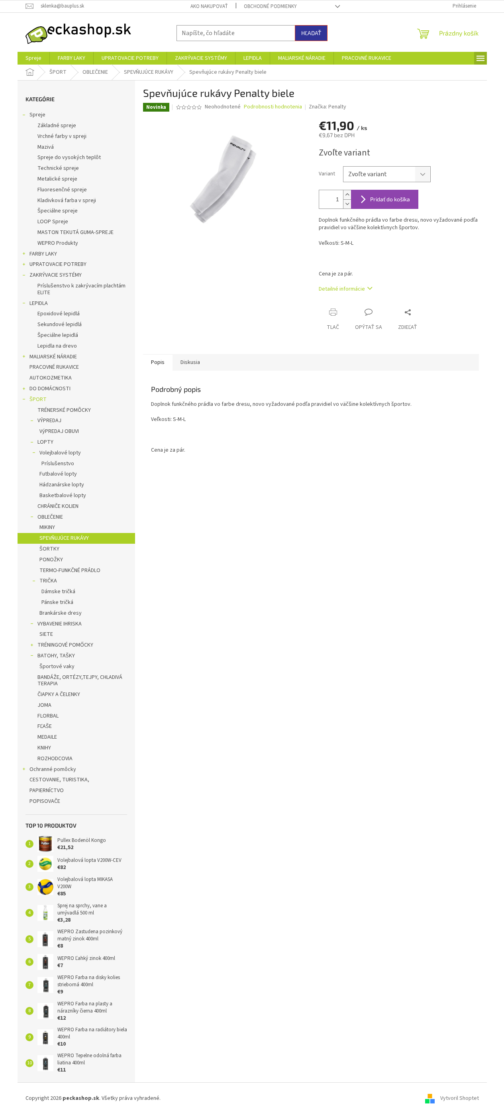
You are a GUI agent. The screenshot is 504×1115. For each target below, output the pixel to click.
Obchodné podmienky (270, 6)
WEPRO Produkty (57, 243)
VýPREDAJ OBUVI (59, 431)
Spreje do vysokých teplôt (69, 157)
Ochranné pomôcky (52, 769)
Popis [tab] (158, 362)
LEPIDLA (38, 303)
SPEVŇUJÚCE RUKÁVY (64, 538)
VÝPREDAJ (49, 421)
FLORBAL (48, 716)
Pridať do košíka (390, 199)
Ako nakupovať (209, 6)
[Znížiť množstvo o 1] (347, 203)
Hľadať (311, 32)
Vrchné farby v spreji (61, 136)
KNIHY (44, 748)
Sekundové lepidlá (59, 324)
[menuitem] (33, 58)
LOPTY (45, 442)
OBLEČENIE (50, 517)
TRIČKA (48, 581)
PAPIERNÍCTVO (46, 790)
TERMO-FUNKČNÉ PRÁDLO (69, 570)
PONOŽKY (51, 560)
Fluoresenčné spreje (62, 190)
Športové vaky (57, 667)
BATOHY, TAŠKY (56, 656)
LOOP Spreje (52, 222)
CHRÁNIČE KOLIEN (57, 506)
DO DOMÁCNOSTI (50, 389)
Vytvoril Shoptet (459, 1099)
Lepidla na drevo (57, 346)
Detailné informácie (342, 289)
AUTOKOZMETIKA (50, 378)
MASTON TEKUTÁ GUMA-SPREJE (75, 232)
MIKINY (47, 527)
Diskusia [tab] (190, 362)
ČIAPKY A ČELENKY (58, 694)
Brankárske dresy (60, 613)
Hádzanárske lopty (61, 485)
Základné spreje (56, 126)
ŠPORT (38, 399)
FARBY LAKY (43, 254)
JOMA (44, 705)
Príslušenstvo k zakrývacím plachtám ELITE (81, 289)
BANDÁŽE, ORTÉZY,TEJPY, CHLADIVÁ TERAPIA (79, 680)
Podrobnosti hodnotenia (273, 107)
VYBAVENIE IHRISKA (59, 624)
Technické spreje (58, 168)
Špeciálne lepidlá (57, 335)
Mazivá (45, 147)
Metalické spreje (57, 179)
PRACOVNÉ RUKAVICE (54, 367)
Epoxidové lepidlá (58, 314)
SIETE (46, 634)
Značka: (327, 107)
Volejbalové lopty (60, 453)
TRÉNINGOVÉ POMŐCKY (65, 645)
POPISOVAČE (44, 801)
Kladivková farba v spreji (66, 201)
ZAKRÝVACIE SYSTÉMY (55, 275)
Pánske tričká (57, 602)
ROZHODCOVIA (55, 759)
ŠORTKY (49, 549)
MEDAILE (47, 737)
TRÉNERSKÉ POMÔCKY (64, 410)
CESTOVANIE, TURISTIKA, (59, 780)
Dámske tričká (58, 592)
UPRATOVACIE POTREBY (57, 264)
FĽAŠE (44, 726)
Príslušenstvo (57, 464)
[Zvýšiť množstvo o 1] (347, 194)
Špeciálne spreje (57, 211)
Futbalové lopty (58, 474)
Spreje (37, 115)
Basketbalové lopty (62, 495)
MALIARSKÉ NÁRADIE (53, 357)
